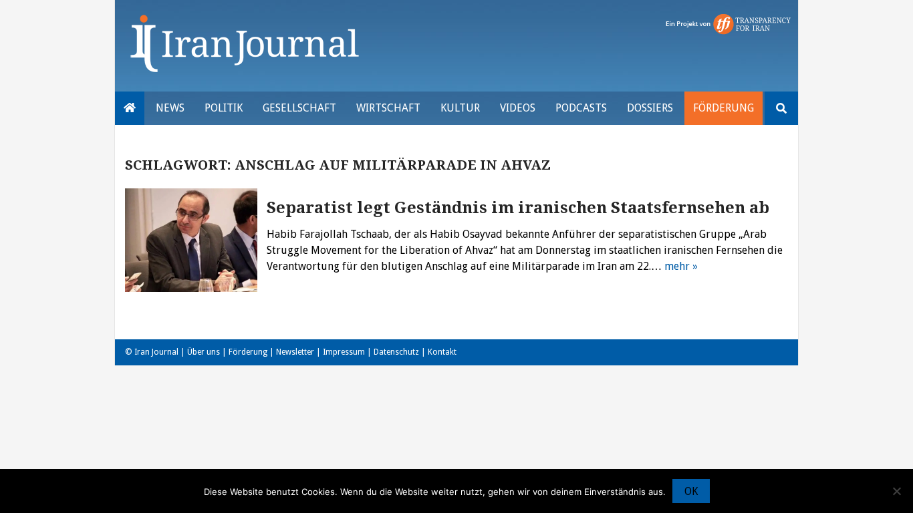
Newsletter (295, 352)
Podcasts (581, 108)
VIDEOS (517, 108)
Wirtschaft (388, 108)
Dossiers (650, 108)
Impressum (344, 352)
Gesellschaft (299, 108)
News (170, 108)
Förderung (723, 108)
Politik (224, 108)
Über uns (203, 352)
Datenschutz (396, 352)
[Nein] (896, 491)
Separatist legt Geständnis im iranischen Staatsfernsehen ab (518, 207)
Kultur (460, 108)
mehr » (681, 266)
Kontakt (442, 352)
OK (691, 491)
